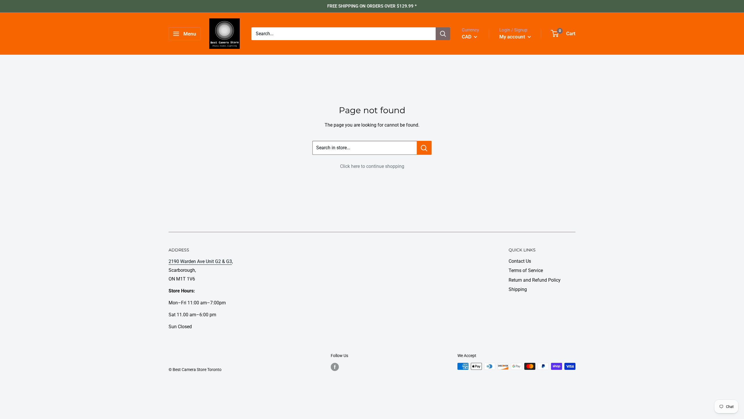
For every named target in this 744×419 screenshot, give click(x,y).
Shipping (518, 289)
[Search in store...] (424, 148)
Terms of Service (526, 270)
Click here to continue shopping (372, 166)
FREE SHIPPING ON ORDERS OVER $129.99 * (372, 6)
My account (512, 37)
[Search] (443, 33)
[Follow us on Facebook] (335, 367)
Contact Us (520, 261)
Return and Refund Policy (535, 280)
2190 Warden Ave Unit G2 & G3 (200, 261)
